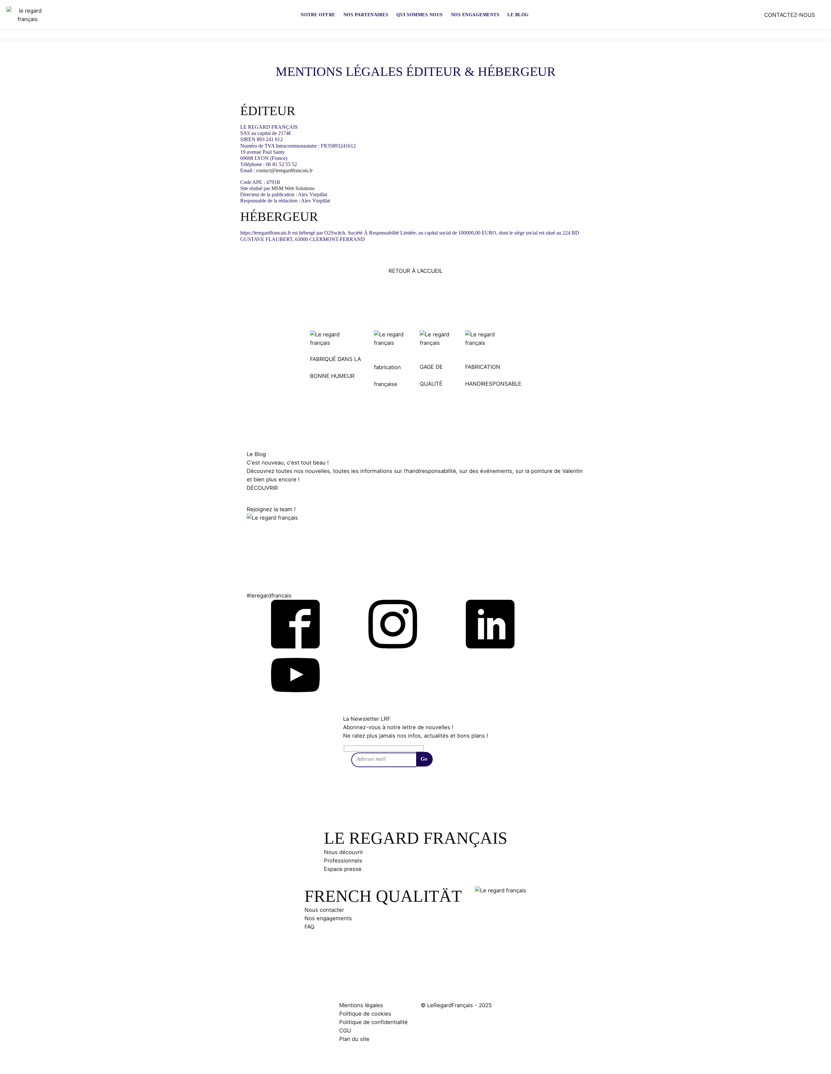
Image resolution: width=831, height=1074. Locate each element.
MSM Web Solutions (293, 188)
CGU (345, 1030)
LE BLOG (518, 14)
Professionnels (343, 860)
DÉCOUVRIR (262, 488)
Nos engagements (328, 918)
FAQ (309, 926)
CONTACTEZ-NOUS (789, 15)
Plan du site (354, 1039)
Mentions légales (361, 1005)
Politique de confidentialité (373, 1022)
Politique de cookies (365, 1013)
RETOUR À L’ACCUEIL (415, 271)
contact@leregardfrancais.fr (284, 170)
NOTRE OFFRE (318, 14)
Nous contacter (324, 910)
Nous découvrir (343, 852)
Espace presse (343, 869)
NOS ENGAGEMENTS (475, 14)
